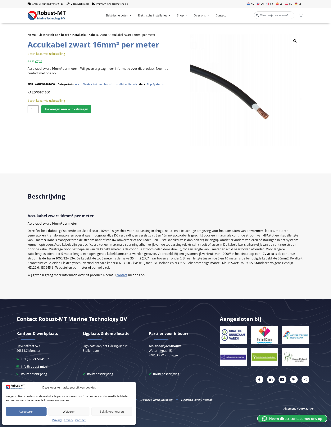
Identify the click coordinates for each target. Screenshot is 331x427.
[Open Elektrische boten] (130, 15)
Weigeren (69, 411)
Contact (80, 420)
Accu (103, 35)
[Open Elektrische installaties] (169, 15)
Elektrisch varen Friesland (196, 400)
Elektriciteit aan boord (54, 35)
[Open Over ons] (208, 15)
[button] (295, 41)
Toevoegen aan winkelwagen (66, 109)
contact (121, 275)
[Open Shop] (186, 15)
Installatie (79, 35)
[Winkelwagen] (300, 15)
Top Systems (155, 84)
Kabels (93, 35)
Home (32, 35)
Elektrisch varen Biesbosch (156, 400)
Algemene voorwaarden (299, 408)
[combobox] (274, 15)
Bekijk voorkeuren (112, 411)
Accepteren (26, 411)
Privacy (57, 420)
